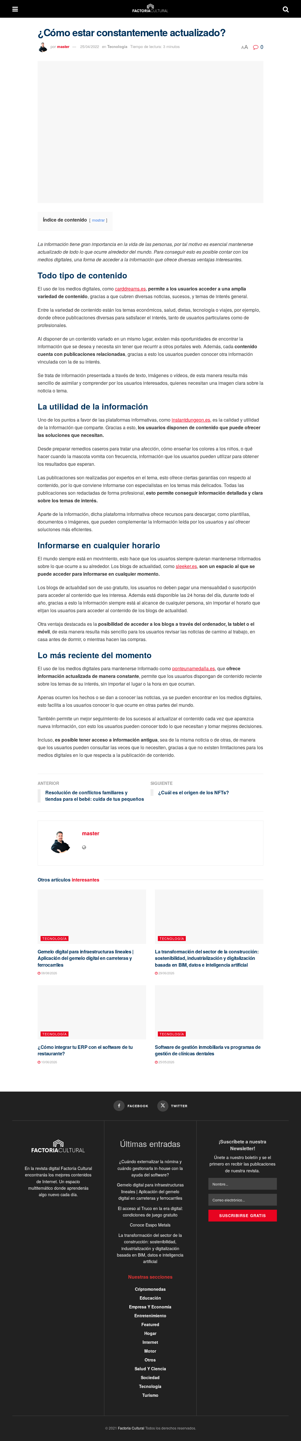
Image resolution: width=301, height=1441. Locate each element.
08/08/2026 (48, 972)
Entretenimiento (150, 1315)
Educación (150, 1298)
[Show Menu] (15, 9)
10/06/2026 (48, 1061)
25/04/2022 (89, 46)
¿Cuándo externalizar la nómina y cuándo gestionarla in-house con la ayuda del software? (150, 1168)
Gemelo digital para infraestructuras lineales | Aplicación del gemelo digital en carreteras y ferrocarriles (85, 958)
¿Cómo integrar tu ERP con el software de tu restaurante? (85, 1050)
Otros (150, 1360)
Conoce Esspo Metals (150, 1225)
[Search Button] (286, 9)
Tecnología (117, 46)
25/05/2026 (166, 1061)
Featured (150, 1324)
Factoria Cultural (131, 1427)
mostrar (98, 220)
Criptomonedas (150, 1289)
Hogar (150, 1333)
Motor (150, 1351)
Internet (150, 1342)
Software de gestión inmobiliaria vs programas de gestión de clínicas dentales (208, 1050)
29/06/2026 (166, 972)
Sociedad (150, 1377)
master (63, 46)
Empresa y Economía (150, 1307)
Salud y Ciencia (150, 1368)
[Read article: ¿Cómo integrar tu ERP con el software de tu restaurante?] (92, 1012)
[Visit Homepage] (150, 9)
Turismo (150, 1395)
